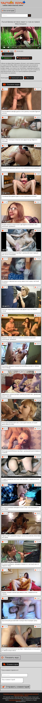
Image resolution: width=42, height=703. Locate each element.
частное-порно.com (15, 700)
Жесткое (30, 78)
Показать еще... (12, 657)
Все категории (8, 11)
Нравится (7, 58)
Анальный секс (16, 78)
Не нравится (24, 58)
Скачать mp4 (8, 54)
